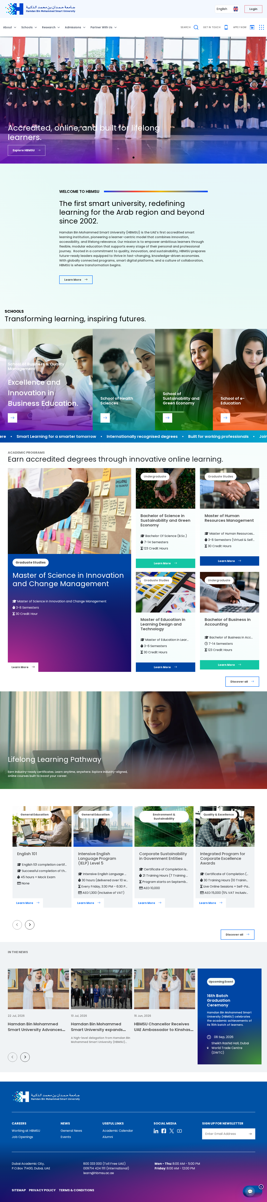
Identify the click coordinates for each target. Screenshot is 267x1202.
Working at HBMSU (26, 1130)
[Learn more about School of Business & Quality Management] (12, 418)
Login (253, 9)
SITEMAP (19, 1190)
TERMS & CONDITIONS (76, 1190)
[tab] (133, 157)
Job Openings (22, 1137)
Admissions (73, 27)
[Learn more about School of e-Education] (225, 418)
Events (66, 1137)
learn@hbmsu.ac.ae (98, 1173)
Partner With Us (101, 27)
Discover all (239, 682)
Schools (27, 27)
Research (49, 27)
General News (71, 1130)
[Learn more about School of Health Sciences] (105, 418)
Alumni (107, 1137)
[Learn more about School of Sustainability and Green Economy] (167, 418)
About (7, 27)
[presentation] (17, 925)
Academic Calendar (117, 1130)
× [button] (261, 1186)
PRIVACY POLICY (42, 1190)
